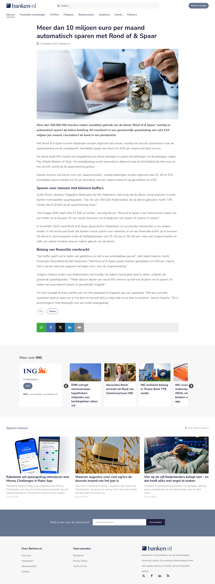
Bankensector (86, 14)
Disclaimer (78, 555)
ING (40, 311)
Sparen (52, 311)
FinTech (54, 14)
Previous (65, 385)
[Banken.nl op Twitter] (143, 576)
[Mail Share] (79, 327)
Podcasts (69, 14)
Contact (25, 571)
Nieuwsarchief (29, 566)
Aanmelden (155, 522)
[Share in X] (60, 327)
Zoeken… (65, 5)
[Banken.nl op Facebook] (152, 576)
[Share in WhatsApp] (41, 327)
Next (190, 385)
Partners (132, 14)
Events (118, 14)
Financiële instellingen (32, 14)
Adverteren (27, 560)
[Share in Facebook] (51, 327)
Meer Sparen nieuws (198, 428)
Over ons (26, 555)
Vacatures (104, 14)
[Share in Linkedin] (69, 327)
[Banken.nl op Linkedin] (160, 576)
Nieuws (10, 14)
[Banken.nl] (13, 3)
